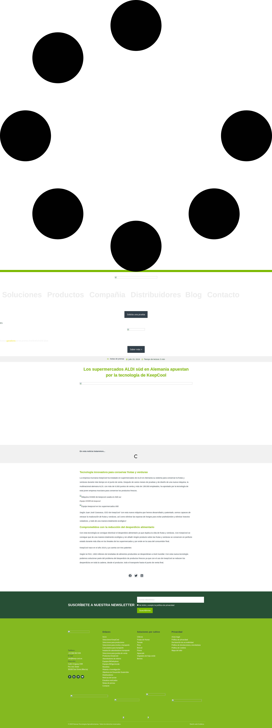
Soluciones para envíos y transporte (116, 645)
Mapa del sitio (177, 650)
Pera (139, 645)
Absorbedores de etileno (112, 659)
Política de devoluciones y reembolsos (186, 645)
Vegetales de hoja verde (146, 656)
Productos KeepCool (110, 656)
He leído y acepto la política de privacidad (156, 605)
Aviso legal (176, 637)
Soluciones (22, 295)
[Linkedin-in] (74, 676)
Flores (139, 650)
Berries (139, 659)
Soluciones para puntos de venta (115, 653)
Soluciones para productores (113, 642)
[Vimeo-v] (78, 676)
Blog (193, 295)
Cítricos (140, 637)
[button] (130, 575)
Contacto (223, 295)
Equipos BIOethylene (111, 661)
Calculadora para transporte (113, 648)
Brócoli (139, 648)
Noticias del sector (109, 678)
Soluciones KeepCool (111, 640)
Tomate (140, 642)
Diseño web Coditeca (197, 724)
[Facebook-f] (69, 676)
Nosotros (106, 667)
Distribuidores (156, 295)
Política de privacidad (180, 640)
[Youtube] (82, 676)
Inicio (105, 637)
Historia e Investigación (111, 669)
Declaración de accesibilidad (182, 642)
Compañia (107, 295)
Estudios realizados (110, 680)
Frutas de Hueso (143, 640)
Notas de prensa (117, 359)
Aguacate (140, 653)
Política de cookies (179, 648)
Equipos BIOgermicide (111, 664)
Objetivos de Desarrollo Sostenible (116, 672)
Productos (65, 295)
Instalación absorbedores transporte (116, 650)
